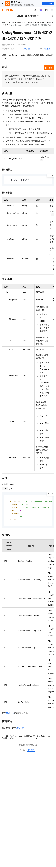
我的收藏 (47, 48)
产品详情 (26, 48)
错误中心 (10, 713)
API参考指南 (39, 22)
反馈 (32, 750)
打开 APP (48, 3)
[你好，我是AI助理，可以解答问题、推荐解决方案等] (41, 10)
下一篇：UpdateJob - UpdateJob (42, 737)
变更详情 (20, 727)
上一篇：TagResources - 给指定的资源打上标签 (17, 737)
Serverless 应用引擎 (15, 22)
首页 (3, 22)
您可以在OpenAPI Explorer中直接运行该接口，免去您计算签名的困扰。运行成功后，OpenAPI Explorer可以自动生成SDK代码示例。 (27, 79)
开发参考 (29, 22)
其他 (6, 25)
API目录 (50, 22)
